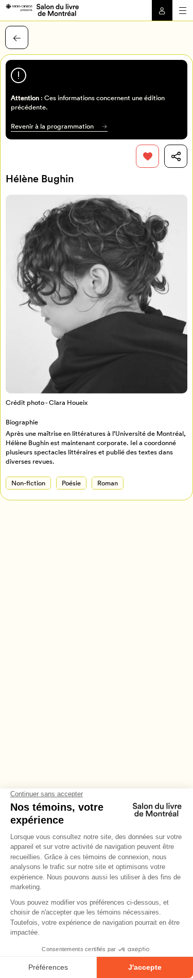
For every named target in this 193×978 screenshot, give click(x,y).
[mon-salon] (42, 9)
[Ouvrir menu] (182, 10)
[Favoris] (147, 156)
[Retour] (16, 37)
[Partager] (175, 156)
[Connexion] (162, 10)
